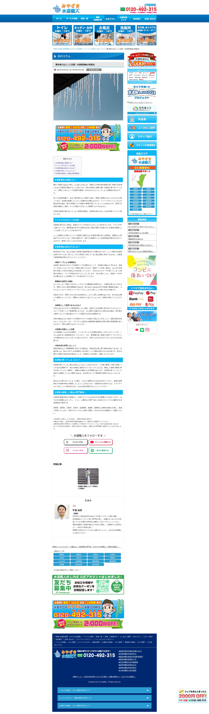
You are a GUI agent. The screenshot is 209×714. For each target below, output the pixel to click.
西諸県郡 (95, 561)
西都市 (112, 558)
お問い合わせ (150, 18)
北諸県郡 (78, 561)
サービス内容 (71, 18)
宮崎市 (61, 554)
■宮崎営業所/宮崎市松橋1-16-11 (130, 651)
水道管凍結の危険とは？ (64, 163)
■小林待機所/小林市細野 (127, 670)
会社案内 (136, 18)
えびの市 (61, 561)
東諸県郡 (112, 561)
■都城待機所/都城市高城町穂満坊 (131, 657)
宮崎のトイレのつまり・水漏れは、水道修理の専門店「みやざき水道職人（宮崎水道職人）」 (86, 547)
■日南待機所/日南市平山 (127, 654)
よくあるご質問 (125, 636)
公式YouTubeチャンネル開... (138, 233)
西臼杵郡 (95, 564)
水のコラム (110, 18)
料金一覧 (84, 18)
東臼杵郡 (78, 564)
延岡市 (95, 554)
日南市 (112, 554)
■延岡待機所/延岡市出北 (127, 665)
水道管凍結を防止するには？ (65, 168)
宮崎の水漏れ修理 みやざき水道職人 (69, 636)
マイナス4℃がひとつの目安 (65, 165)
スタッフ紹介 (148, 636)
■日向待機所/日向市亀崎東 (128, 662)
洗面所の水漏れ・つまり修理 (135, 642)
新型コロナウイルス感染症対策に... (141, 251)
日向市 (78, 558)
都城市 (78, 554)
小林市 (61, 558)
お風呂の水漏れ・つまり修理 (112, 642)
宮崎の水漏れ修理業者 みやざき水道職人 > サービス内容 (74, 49)
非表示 (69, 159)
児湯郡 (61, 564)
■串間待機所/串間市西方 (127, 668)
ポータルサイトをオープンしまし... (141, 226)
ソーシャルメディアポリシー (104, 639)
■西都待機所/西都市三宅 (127, 659)
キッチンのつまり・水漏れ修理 (88, 642)
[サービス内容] (67, 18)
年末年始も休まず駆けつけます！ (140, 245)
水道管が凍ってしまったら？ (65, 171)
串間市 (95, 558)
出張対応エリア (123, 18)
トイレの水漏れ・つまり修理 (65, 642)
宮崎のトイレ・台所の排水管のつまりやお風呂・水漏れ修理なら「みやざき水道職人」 (104, 677)
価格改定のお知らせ (135, 239)
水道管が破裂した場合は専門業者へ (67, 173)
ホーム (58, 18)
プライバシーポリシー (84, 639)
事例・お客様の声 (97, 18)
